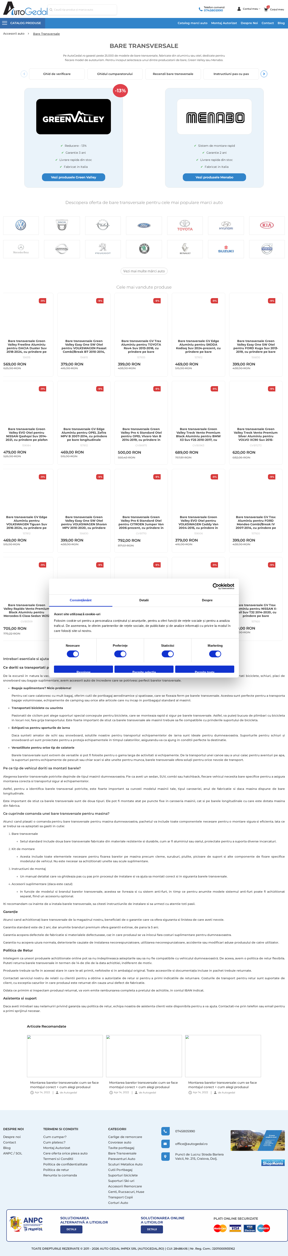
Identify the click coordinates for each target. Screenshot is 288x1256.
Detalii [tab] (144, 600)
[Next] (264, 74)
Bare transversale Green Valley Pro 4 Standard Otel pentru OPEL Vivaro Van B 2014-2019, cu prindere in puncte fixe (141, 436)
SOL (19, 1153)
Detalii (71, 1229)
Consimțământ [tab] (81, 600)
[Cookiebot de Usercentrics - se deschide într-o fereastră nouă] (215, 586)
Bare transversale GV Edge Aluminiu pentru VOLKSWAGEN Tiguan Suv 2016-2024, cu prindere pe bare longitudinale (26, 524)
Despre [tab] (207, 600)
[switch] (120, 654)
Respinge (83, 671)
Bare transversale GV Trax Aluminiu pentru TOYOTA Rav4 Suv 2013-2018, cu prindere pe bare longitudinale (141, 348)
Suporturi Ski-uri (121, 1181)
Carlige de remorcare (125, 1137)
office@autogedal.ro (187, 1144)
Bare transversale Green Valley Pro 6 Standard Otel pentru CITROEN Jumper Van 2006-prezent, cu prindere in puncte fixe (141, 524)
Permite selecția (144, 671)
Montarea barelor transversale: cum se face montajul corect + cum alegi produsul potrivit (64, 1085)
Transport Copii (120, 1197)
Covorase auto (119, 1142)
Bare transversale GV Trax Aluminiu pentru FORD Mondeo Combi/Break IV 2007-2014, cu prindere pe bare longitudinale (256, 524)
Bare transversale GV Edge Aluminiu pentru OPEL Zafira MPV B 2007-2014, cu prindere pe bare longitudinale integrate (84, 436)
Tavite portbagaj (121, 1148)
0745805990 (213, 10)
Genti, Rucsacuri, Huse (126, 1192)
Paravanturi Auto (121, 1159)
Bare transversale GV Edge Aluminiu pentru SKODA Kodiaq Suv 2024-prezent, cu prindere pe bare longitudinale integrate (198, 348)
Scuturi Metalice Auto (125, 1164)
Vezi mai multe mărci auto (144, 271)
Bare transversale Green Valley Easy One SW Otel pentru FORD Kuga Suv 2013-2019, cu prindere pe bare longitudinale (255, 348)
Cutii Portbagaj (120, 1170)
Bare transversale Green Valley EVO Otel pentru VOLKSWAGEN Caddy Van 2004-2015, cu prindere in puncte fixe (198, 524)
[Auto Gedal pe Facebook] (258, 1140)
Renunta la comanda (60, 1175)
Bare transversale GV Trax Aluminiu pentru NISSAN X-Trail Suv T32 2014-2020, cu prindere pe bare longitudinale (255, 612)
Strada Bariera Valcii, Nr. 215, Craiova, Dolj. (199, 1156)
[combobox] (82, 9)
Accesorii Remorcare (125, 1186)
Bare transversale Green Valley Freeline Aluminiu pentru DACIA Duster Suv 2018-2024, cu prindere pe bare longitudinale (27, 348)
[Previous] (24, 74)
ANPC (8, 1153)
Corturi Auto (118, 1203)
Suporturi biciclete (123, 1175)
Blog (281, 23)
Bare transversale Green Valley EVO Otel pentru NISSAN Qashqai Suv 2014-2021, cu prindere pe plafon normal (27, 436)
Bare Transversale (122, 1153)
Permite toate (204, 671)
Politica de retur (56, 1170)
